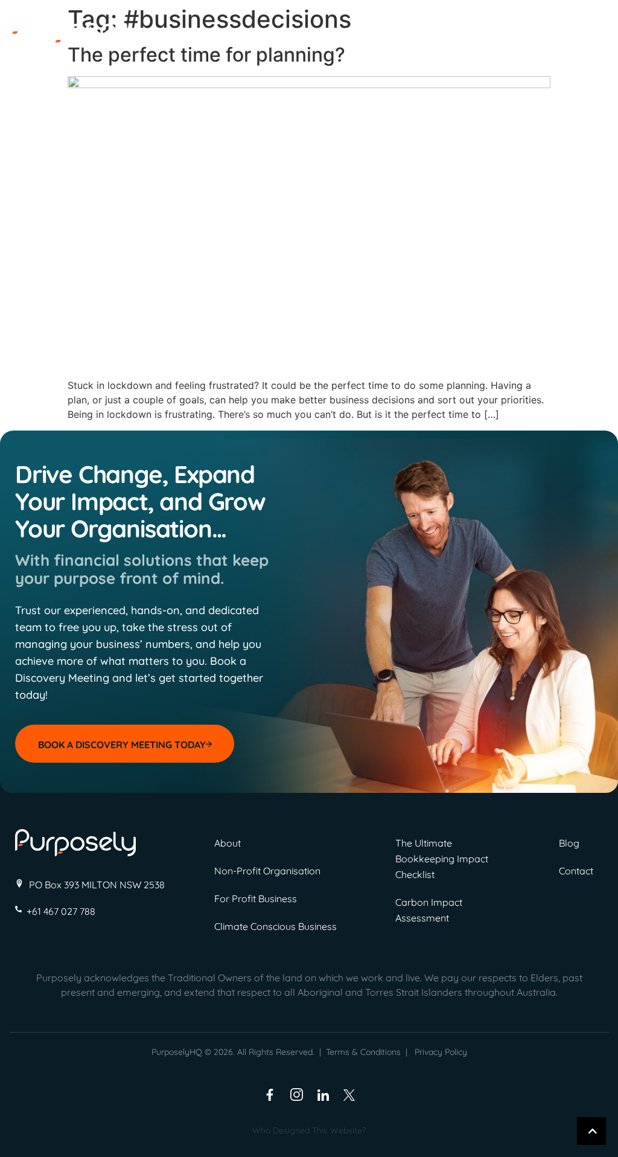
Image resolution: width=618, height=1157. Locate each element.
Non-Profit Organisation (267, 871)
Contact (576, 871)
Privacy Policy (441, 1051)
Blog (569, 843)
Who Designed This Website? (309, 1130)
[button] (578, 34)
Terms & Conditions (363, 1051)
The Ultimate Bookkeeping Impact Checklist (441, 858)
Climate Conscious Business (275, 926)
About (227, 843)
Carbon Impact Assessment (428, 910)
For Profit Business (255, 899)
